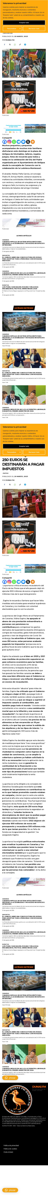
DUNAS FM (10, 40)
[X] (9, 44)
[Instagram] (9, 142)
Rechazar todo (34, 28)
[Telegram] (25, 44)
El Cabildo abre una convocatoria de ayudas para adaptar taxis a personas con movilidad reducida (22, 258)
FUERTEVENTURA (7, 33)
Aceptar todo (24, 22)
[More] (33, 142)
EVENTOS (5, 285)
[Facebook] (4, 44)
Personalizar (11, 28)
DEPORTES (6, 255)
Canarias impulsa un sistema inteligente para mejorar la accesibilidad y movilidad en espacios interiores (23, 243)
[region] (24, 16)
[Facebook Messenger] (23, 142)
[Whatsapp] (14, 142)
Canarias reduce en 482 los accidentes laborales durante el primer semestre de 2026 (24, 274)
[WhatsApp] (15, 44)
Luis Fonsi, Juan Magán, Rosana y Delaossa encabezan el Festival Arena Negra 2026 (20, 287)
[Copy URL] (20, 44)
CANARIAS (5, 240)
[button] (10, 1190)
